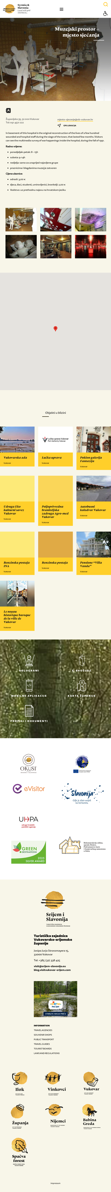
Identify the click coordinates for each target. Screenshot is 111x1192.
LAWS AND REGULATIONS (47, 1053)
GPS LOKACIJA (69, 125)
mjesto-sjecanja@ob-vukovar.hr (75, 119)
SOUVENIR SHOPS (43, 1034)
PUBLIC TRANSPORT (44, 1039)
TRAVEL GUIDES (42, 1044)
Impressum (55, 1183)
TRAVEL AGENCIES (43, 1030)
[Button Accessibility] (106, 18)
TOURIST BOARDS (43, 1048)
